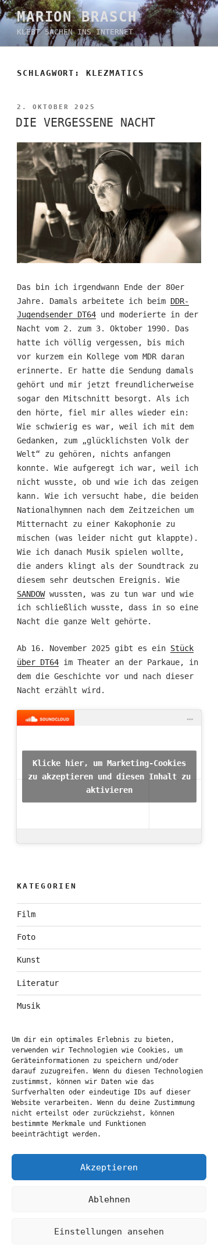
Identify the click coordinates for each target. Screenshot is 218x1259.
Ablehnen (109, 1199)
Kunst (28, 959)
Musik (28, 1005)
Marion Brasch (77, 17)
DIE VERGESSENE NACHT (85, 123)
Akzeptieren (109, 1167)
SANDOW (31, 594)
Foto (26, 937)
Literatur (38, 983)
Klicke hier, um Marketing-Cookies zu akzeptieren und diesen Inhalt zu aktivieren (109, 776)
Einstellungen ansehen (109, 1231)
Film (26, 914)
